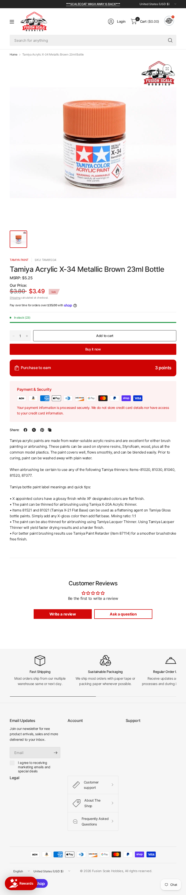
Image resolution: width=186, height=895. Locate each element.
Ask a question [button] (123, 614)
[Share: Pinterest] (42, 430)
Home (13, 54)
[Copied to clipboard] (49, 430)
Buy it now (93, 349)
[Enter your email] (55, 752)
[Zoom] (167, 68)
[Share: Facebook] (25, 430)
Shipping (15, 297)
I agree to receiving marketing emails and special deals (34, 767)
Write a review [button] (62, 614)
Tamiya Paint (19, 260)
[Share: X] (34, 430)
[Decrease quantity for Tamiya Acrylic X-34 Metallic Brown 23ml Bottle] (13, 336)
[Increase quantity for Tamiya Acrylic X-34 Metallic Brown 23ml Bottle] (27, 336)
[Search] (170, 40)
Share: (14, 430)
